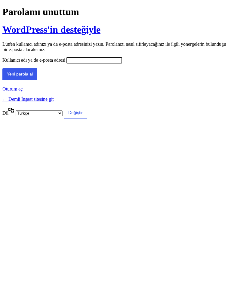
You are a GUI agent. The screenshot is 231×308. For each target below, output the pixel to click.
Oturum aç (12, 88)
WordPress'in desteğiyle (51, 29)
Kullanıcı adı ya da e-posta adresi (33, 60)
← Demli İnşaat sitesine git (28, 99)
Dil (5, 113)
